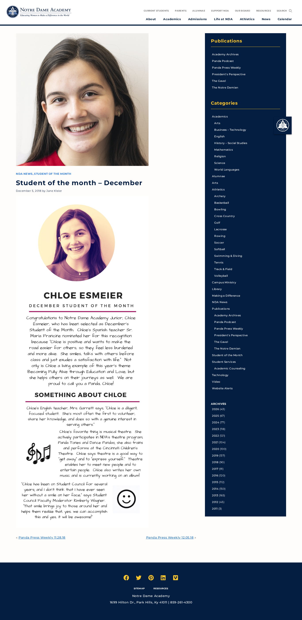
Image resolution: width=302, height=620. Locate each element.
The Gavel (219, 81)
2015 (215, 482)
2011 (215, 508)
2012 (215, 502)
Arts (217, 123)
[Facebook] (126, 577)
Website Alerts (222, 388)
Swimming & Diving (228, 255)
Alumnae (218, 176)
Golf (217, 222)
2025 (215, 415)
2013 (215, 495)
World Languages (226, 169)
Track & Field (223, 269)
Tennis (218, 262)
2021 (215, 442)
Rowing (219, 236)
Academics (220, 116)
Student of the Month (52, 173)
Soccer (219, 242)
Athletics (218, 189)
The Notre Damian (225, 87)
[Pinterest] (151, 577)
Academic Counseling (229, 368)
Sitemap (139, 588)
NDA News (24, 173)
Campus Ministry (224, 282)
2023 (215, 429)
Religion (220, 156)
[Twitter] (138, 577)
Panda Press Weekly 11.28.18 (42, 537)
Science (219, 163)
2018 (215, 462)
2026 (215, 409)
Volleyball (221, 275)
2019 (215, 455)
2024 (215, 422)
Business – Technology (230, 129)
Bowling (220, 209)
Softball (219, 249)
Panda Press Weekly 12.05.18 (170, 537)
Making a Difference (226, 295)
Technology (220, 375)
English (219, 136)
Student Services (224, 361)
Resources (160, 588)
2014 (215, 488)
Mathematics (223, 149)
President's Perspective (228, 74)
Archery (220, 196)
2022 (215, 435)
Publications (226, 41)
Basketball (221, 202)
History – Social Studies (230, 143)
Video (216, 381)
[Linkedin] (163, 577)
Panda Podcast (223, 61)
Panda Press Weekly (226, 67)
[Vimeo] (175, 577)
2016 (215, 475)
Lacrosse (220, 229)
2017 (215, 468)
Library (217, 289)
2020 (215, 449)
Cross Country (224, 216)
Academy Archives (225, 54)
